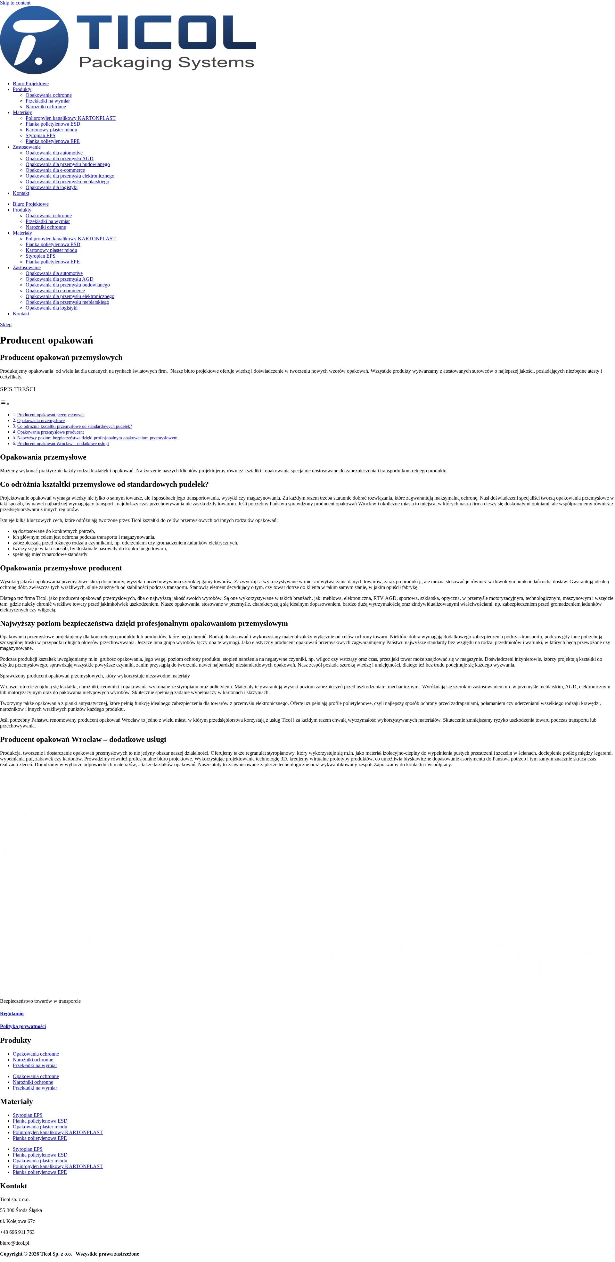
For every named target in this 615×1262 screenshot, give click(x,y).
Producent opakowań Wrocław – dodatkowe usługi (63, 443)
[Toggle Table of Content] (5, 403)
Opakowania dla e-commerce (55, 170)
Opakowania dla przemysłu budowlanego (68, 164)
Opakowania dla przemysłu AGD (60, 158)
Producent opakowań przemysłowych (51, 414)
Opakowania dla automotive (54, 152)
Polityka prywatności (23, 1026)
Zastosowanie (27, 147)
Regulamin (12, 1013)
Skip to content (15, 2)
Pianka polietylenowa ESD (53, 124)
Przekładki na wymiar (48, 101)
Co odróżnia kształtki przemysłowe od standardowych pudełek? (74, 426)
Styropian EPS (40, 135)
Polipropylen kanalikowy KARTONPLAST (71, 118)
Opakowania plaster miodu (40, 1126)
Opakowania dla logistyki (52, 187)
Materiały (22, 112)
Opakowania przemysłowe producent (50, 432)
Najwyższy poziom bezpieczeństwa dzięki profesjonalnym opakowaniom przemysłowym (97, 437)
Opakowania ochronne (49, 95)
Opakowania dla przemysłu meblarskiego (67, 181)
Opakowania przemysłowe (41, 420)
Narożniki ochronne (46, 106)
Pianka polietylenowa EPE (53, 141)
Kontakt (21, 193)
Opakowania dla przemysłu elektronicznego (70, 176)
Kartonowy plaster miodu (51, 129)
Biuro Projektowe (31, 83)
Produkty (22, 89)
